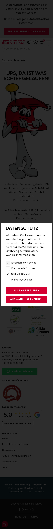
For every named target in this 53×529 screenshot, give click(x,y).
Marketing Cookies (21, 279)
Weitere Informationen (20, 255)
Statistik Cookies (20, 274)
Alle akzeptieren (26, 290)
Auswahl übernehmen (26, 299)
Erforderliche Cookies (23, 262)
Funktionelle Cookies (23, 268)
